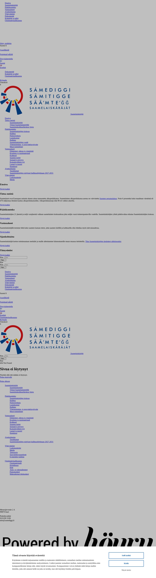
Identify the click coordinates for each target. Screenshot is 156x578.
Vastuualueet (10, 10)
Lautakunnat (14, 138)
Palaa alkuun (5, 381)
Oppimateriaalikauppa (13, 20)
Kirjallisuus (14, 465)
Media (12, 180)
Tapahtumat (14, 171)
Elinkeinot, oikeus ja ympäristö (22, 151)
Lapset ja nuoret (16, 164)
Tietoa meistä (10, 120)
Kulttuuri (13, 155)
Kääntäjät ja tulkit (11, 18)
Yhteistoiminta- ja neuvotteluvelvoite (24, 145)
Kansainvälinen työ (17, 162)
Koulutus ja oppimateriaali (20, 153)
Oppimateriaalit (16, 463)
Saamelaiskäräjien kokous (20, 131)
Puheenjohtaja (15, 136)
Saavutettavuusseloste (18, 455)
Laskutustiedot (15, 177)
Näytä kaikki (5, 189)
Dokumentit (9, 16)
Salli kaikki (126, 555)
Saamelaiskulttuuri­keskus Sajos (22, 127)
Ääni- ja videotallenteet (19, 470)
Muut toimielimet (16, 147)
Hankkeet (13, 166)
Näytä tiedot (126, 570)
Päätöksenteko (10, 7)
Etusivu (8, 3)
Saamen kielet (15, 158)
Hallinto (13, 140)
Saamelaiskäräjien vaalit (19, 142)
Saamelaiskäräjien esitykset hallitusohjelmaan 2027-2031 (31, 173)
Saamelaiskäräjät (11, 5)
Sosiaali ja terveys (17, 160)
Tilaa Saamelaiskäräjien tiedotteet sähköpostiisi (103, 241)
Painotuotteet (15, 472)
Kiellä (126, 563)
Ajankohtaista (10, 12)
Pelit (11, 468)
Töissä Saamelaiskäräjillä (19, 125)
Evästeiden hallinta (17, 457)
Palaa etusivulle (6, 377)
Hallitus (13, 134)
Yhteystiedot (10, 14)
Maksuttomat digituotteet (19, 474)
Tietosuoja (14, 452)
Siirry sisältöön (5, 43)
